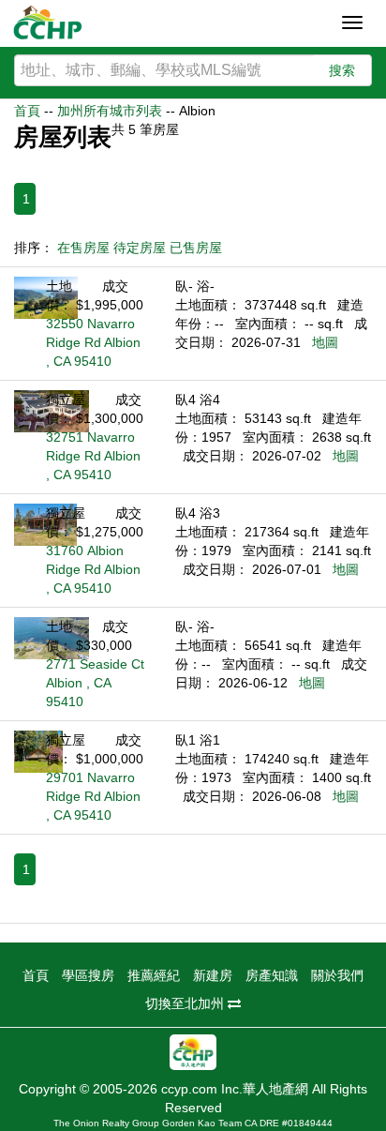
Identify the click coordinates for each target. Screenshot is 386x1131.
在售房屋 (83, 247)
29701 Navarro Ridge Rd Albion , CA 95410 (93, 796)
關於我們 (337, 975)
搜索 (342, 70)
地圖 (325, 342)
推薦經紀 (153, 975)
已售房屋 (196, 247)
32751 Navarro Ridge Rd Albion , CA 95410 (93, 456)
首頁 (27, 110)
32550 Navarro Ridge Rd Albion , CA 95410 (93, 342)
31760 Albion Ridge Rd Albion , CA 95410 (93, 569)
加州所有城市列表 (109, 110)
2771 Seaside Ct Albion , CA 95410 (95, 682)
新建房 (212, 975)
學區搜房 (88, 975)
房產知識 (271, 975)
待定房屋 (139, 247)
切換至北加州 (186, 1003)
